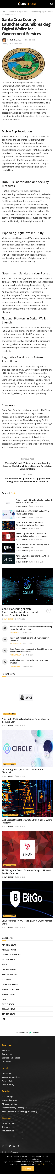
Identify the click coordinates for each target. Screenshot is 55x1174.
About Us (6, 1050)
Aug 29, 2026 (34, 506)
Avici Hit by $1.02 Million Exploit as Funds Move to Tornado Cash (34, 501)
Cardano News (9, 969)
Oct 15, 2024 (28, 655)
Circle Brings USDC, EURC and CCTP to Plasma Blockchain (32, 512)
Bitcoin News (8, 959)
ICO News (6, 979)
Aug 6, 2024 (28, 632)
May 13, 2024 (20, 619)
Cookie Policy (8, 1084)
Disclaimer (7, 1073)
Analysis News (9, 950)
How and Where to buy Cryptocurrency (19, 1111)
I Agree (27, 1169)
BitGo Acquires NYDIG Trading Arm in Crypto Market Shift (33, 546)
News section (8, 1123)
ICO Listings (7, 1096)
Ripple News (8, 1004)
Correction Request (11, 1058)
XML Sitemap (8, 1131)
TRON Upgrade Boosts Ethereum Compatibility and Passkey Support (31, 534)
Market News (9, 714)
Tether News (8, 1014)
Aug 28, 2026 (34, 551)
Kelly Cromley (15, 40)
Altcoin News (9, 945)
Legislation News (10, 984)
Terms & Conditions (11, 1077)
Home (4, 12)
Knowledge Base (9, 1100)
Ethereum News (10, 815)
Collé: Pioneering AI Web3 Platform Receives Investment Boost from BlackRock (20, 612)
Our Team (6, 1061)
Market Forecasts (11, 989)
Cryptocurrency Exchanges (14, 1107)
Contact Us (7, 1054)
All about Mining (9, 1104)
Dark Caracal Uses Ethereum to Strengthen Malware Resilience (30, 523)
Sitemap (6, 1127)
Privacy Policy (8, 1081)
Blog (4, 964)
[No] (52, 1163)
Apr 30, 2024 (28, 666)
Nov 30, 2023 (30, 40)
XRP (3, 1019)
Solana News (8, 1009)
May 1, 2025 (28, 644)
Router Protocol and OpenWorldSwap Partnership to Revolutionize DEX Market (31, 627)
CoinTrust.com (13, 1152)
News (4, 999)
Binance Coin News (11, 954)
